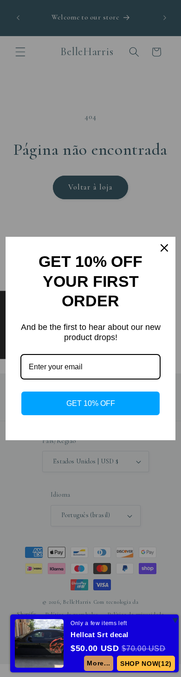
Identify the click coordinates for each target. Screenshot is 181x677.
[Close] (164, 248)
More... (98, 663)
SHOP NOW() (146, 663)
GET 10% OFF (90, 403)
